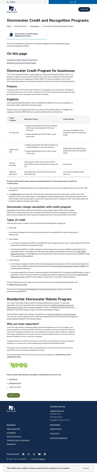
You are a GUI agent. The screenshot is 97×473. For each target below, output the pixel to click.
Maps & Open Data (13, 429)
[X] (28, 454)
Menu (72, 2)
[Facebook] (23, 454)
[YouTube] (39, 454)
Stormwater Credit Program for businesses (22, 60)
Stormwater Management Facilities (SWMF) (70, 266)
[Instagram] (34, 454)
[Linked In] (45, 454)
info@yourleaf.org (15, 383)
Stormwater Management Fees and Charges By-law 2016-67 (41, 289)
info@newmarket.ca (57, 411)
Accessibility (11, 433)
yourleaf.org (13, 379)
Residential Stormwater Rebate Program (21, 63)
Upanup (42, 459)
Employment (11, 444)
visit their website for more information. (62, 314)
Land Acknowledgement (58, 438)
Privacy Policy (55, 433)
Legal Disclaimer (56, 429)
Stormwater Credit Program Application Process (26, 35)
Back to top (13, 395)
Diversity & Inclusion (14, 436)
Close (85, 468)
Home (9, 26)
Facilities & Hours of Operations (18, 440)
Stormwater (35, 26)
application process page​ (18, 285)
